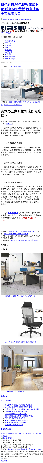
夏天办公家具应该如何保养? (15, 422)
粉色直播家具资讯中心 (22, 102)
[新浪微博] (5, 19)
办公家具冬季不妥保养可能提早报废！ (22, 231)
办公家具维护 (23, 240)
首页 (11, 102)
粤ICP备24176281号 (15, 449)
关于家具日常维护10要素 (14, 425)
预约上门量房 (6, 33)
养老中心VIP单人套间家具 (14, 391)
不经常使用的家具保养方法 (15, 418)
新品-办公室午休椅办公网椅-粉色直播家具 (20, 342)
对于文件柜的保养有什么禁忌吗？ (17, 420)
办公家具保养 (33, 240)
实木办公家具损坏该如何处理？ (13, 105)
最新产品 (4, 396)
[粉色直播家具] (7, 438)
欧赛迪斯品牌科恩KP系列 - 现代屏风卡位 (20, 296)
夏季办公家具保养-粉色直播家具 (16, 234)
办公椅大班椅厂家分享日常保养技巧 (18, 407)
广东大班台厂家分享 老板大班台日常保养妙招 (22, 409)
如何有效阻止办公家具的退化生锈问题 (19, 416)
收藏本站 (20, 19)
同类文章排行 (6, 400)
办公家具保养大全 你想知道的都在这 (18, 405)
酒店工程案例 (33, 434)
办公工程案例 (23, 434)
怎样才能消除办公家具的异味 (16, 414)
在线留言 (13, 19)
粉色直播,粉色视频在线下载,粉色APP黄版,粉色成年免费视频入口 (20, 9)
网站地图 (27, 19)
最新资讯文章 (6, 429)
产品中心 (14, 434)
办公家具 (14, 240)
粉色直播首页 (6, 434)
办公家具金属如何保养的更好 (16, 411)
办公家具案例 (16, 66)
